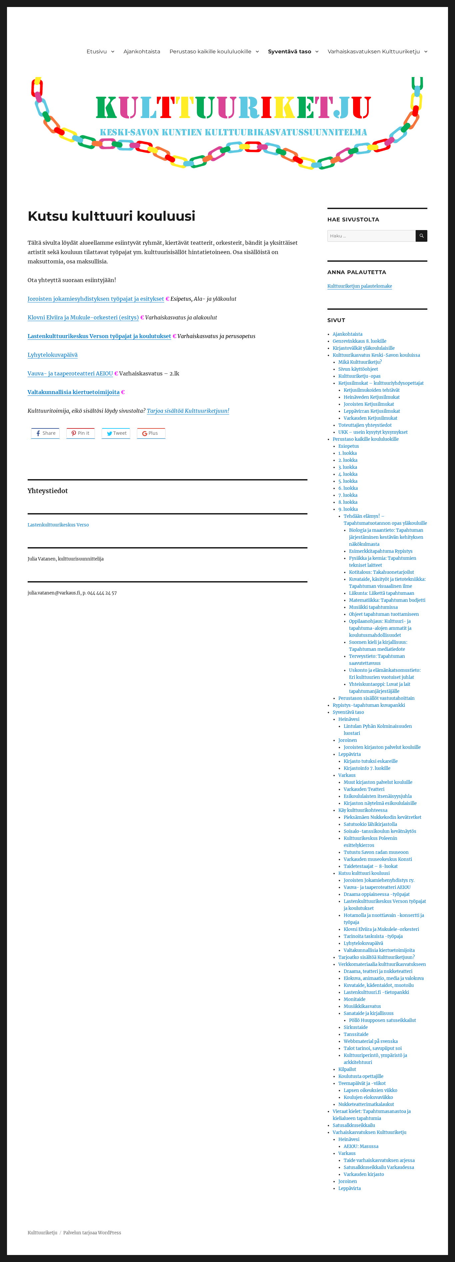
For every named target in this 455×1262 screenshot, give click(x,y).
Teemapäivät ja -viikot (362, 1083)
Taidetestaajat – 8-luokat (371, 866)
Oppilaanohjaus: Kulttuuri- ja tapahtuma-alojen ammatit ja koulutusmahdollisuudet (380, 628)
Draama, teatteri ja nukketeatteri (378, 971)
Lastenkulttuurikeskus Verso (58, 525)
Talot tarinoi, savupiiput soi (373, 1048)
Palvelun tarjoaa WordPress (92, 1233)
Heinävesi (348, 719)
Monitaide (354, 999)
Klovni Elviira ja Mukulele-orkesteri (381, 929)
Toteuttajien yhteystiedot (365, 425)
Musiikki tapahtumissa (373, 607)
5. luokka (347, 481)
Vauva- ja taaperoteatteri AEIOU (70, 373)
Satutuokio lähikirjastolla (370, 824)
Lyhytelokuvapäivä (53, 354)
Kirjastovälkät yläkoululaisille (364, 348)
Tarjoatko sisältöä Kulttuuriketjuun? (376, 957)
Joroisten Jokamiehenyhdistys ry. (379, 880)
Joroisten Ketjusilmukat (369, 404)
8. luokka (347, 502)
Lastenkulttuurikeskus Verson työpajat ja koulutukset (99, 336)
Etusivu (97, 51)
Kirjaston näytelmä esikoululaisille (380, 803)
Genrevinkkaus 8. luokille (359, 341)
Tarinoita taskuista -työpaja (373, 936)
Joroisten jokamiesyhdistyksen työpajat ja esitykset (96, 298)
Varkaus (347, 775)
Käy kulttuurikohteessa (362, 810)
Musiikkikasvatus (362, 1006)
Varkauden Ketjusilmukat (370, 418)
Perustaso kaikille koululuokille (210, 51)
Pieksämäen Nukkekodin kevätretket (382, 817)
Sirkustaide (356, 1027)
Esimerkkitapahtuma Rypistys (381, 551)
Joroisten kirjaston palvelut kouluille (382, 747)
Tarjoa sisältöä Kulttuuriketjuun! (188, 410)
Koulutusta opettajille (360, 1076)
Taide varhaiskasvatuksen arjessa (379, 1160)
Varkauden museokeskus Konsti (378, 859)
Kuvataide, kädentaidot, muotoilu (379, 985)
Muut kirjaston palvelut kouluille (378, 782)
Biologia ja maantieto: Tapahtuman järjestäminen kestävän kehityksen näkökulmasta (386, 537)
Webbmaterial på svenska (371, 1041)
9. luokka (348, 509)
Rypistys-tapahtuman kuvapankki (369, 705)
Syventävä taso (289, 51)
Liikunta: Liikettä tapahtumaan (381, 593)
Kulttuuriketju (42, 1233)
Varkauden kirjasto (364, 1174)
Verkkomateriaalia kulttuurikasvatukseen (382, 964)
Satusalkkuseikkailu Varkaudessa (379, 1167)
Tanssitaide (356, 1034)
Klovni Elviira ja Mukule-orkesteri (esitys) (83, 317)
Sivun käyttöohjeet (358, 369)
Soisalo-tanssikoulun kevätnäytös (380, 831)
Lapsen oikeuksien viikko (370, 1090)
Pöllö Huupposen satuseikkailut (382, 1020)
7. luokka (347, 495)
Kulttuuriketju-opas (359, 376)
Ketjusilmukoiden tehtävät (372, 390)
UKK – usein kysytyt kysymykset (373, 432)
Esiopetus (348, 446)
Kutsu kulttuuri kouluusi (364, 873)
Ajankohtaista (142, 51)
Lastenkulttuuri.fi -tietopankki (376, 992)
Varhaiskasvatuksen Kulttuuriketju (374, 51)
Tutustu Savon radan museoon (376, 852)
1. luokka (347, 453)
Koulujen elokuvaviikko (368, 1097)
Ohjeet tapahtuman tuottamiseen (384, 614)
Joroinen (347, 740)
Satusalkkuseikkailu (354, 1125)
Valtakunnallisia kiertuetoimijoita (74, 392)
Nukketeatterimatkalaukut (366, 1104)
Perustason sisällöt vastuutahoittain (376, 698)
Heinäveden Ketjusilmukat (372, 397)
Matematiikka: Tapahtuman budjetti (387, 600)
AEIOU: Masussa (361, 1146)
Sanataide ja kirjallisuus (369, 1013)
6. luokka (348, 488)
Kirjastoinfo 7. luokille (367, 768)
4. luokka (347, 474)
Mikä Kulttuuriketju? (360, 362)
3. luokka (347, 467)
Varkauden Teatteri (364, 789)
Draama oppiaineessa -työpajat (377, 894)
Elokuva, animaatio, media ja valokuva (384, 978)
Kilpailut (347, 1069)
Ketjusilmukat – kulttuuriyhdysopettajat (381, 383)
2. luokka (347, 460)
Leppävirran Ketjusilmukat (372, 411)
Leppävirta (349, 754)
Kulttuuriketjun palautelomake (359, 286)
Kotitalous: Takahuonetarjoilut (381, 572)
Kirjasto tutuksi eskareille (371, 761)
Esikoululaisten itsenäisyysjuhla (378, 796)
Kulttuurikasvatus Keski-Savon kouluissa (376, 355)
